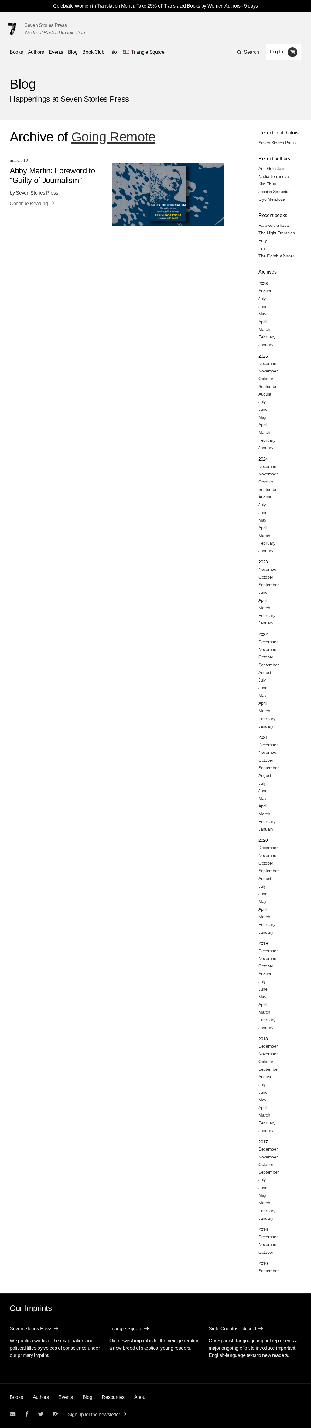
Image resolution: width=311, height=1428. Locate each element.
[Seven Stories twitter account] (40, 1414)
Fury (262, 240)
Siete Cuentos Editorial (232, 1328)
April (262, 321)
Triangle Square (126, 1328)
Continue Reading (29, 203)
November (268, 371)
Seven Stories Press (45, 25)
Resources (113, 1397)
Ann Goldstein (271, 168)
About (140, 1397)
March (264, 329)
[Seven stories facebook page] (27, 1414)
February (266, 337)
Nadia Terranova (273, 176)
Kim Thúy (267, 184)
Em (261, 248)
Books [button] (16, 52)
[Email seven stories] (12, 1414)
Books (16, 1397)
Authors (36, 52)
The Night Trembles (276, 232)
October (265, 378)
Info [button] (113, 52)
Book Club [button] (93, 52)
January (265, 344)
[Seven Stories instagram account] (55, 1414)
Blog (73, 52)
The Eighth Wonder (276, 255)
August (264, 290)
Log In (276, 51)
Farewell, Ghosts (273, 225)
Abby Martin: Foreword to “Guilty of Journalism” (52, 175)
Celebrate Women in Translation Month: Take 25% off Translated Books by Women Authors (147, 5)
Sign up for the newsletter (94, 1414)
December (268, 363)
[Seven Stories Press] (12, 29)
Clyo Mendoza (271, 199)
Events (56, 52)
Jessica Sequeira (274, 191)
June (263, 306)
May (262, 313)
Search (251, 52)
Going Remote (113, 136)
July (262, 298)
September (268, 386)
